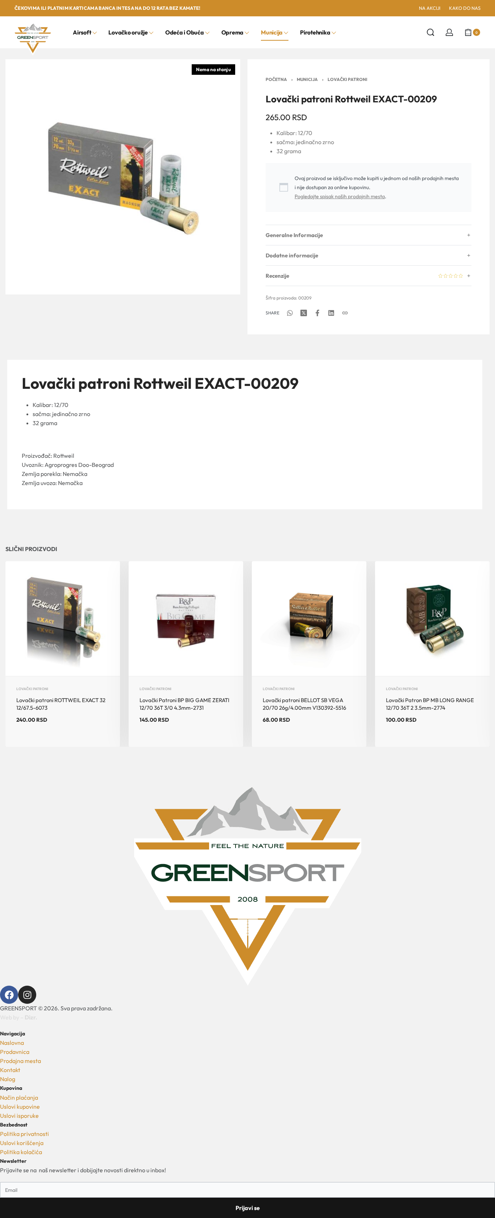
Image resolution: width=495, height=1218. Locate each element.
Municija (307, 79)
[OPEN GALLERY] (122, 176)
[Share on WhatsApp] (290, 313)
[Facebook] (9, 995)
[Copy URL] (345, 313)
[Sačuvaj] (103, 578)
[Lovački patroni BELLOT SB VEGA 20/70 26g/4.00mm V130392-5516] (309, 618)
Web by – (18, 1017)
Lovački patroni (347, 79)
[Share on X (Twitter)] (303, 313)
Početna (276, 79)
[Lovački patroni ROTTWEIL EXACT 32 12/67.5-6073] (62, 618)
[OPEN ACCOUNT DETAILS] (449, 32)
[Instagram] (27, 995)
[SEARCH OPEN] (430, 32)
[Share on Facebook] (317, 313)
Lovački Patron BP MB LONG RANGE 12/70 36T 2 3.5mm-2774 (430, 704)
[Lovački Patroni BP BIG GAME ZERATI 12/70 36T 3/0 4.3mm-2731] (186, 618)
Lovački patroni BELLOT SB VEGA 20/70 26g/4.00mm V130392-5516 (304, 704)
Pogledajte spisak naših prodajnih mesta (340, 196)
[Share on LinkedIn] (331, 313)
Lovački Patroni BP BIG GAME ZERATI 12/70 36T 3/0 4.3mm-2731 (184, 704)
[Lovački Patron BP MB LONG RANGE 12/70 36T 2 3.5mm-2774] (432, 618)
